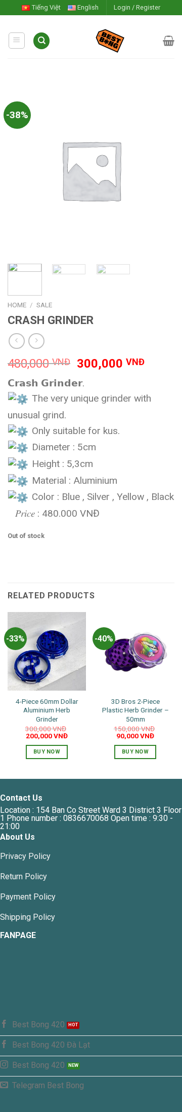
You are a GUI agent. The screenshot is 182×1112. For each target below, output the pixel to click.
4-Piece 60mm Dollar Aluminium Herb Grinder (47, 710)
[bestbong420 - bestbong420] (106, 40)
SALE (44, 305)
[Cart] (168, 40)
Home (17, 305)
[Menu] (17, 40)
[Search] (41, 40)
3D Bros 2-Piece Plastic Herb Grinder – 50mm (135, 710)
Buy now (46, 751)
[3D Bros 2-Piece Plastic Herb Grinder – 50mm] (135, 651)
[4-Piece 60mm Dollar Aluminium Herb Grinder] (47, 651)
